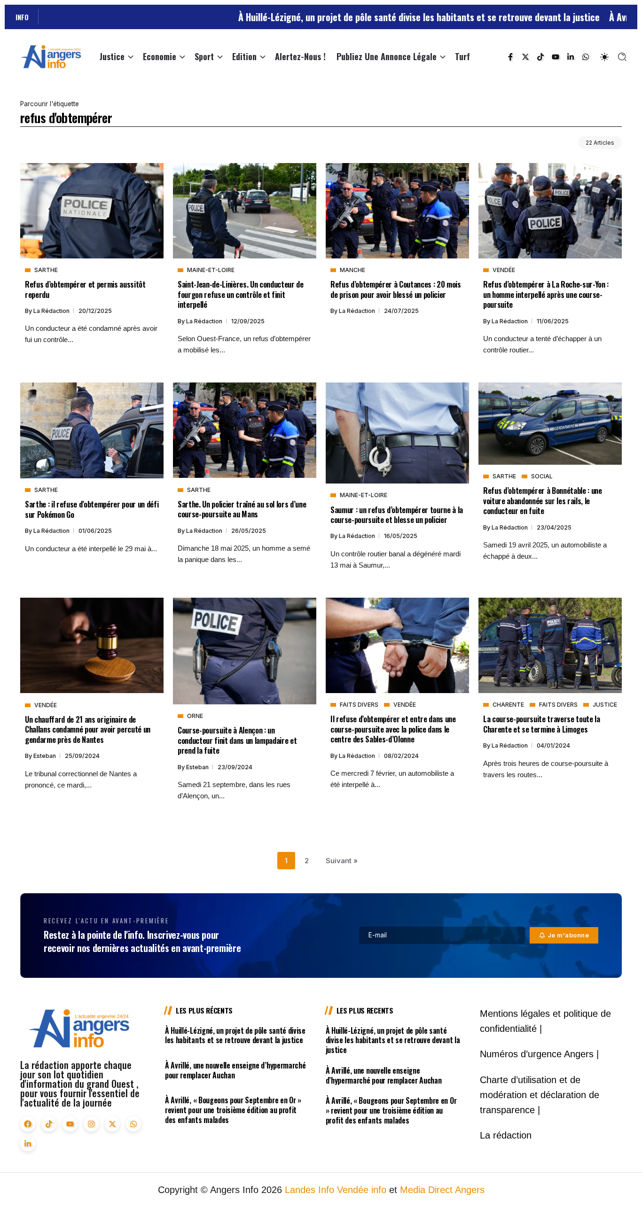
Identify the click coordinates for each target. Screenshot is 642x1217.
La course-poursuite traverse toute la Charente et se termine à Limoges (541, 723)
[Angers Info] (51, 56)
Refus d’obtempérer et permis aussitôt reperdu (85, 289)
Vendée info (361, 1190)
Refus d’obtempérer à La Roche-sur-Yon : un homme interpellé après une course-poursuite (546, 294)
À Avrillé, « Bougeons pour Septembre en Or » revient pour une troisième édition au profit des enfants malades (233, 1109)
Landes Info (309, 1190)
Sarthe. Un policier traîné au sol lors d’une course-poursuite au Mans (242, 509)
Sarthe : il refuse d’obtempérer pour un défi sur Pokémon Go (91, 509)
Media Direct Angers (442, 1190)
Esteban (45, 755)
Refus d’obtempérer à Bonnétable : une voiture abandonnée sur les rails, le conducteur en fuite (542, 500)
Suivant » (342, 860)
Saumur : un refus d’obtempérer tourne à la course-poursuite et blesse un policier (396, 514)
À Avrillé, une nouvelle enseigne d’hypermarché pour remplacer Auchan (235, 1070)
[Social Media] (510, 57)
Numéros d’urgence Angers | (539, 1054)
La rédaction (52, 310)
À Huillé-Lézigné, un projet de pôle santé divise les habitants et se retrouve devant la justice (362, 17)
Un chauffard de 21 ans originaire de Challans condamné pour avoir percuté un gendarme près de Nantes (87, 729)
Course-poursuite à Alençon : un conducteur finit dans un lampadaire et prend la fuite (237, 740)
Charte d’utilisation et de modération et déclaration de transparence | (539, 1095)
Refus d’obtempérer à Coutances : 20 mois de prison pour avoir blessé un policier (395, 289)
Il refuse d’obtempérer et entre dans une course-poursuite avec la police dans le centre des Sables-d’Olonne (393, 729)
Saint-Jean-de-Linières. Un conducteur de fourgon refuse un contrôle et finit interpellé (241, 294)
